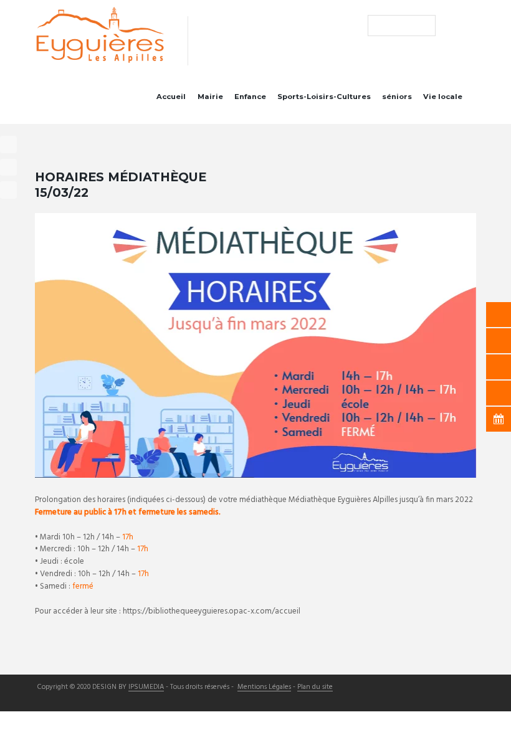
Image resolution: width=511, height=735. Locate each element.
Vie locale (442, 96)
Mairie (210, 96)
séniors (397, 96)
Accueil (171, 96)
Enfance (250, 96)
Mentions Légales (264, 687)
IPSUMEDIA (146, 687)
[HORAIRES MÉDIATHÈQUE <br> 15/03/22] (255, 345)
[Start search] (377, 25)
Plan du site (315, 687)
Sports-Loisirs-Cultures (324, 96)
